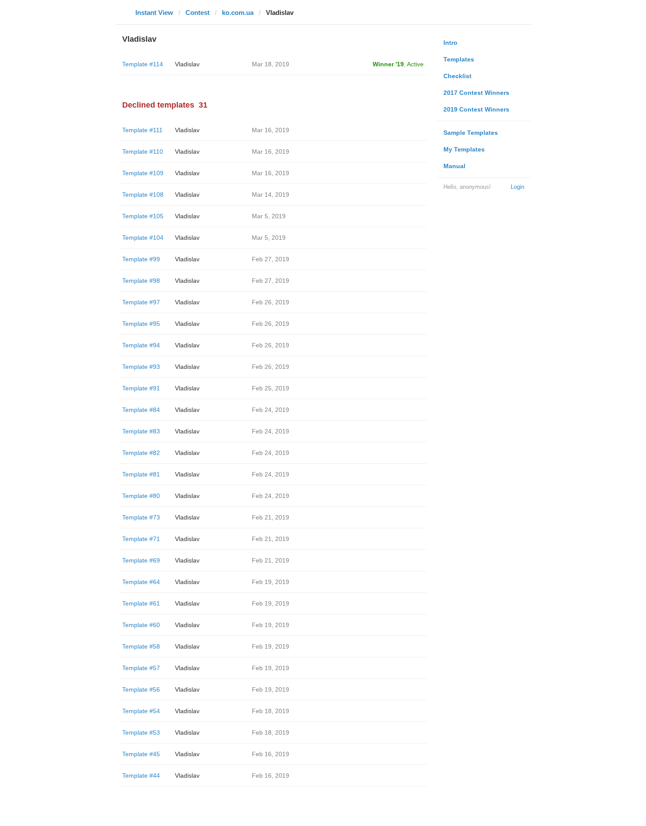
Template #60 (141, 624)
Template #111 (142, 129)
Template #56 (141, 689)
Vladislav (187, 64)
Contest (197, 12)
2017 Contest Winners (476, 92)
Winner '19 (388, 64)
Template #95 (141, 323)
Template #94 (141, 345)
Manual (454, 166)
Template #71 (141, 538)
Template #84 (141, 409)
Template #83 (141, 431)
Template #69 (141, 560)
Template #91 (141, 388)
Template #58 (141, 646)
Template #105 (142, 216)
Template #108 (142, 194)
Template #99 (141, 259)
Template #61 (141, 603)
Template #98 (141, 280)
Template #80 (141, 495)
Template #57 (141, 667)
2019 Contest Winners (476, 109)
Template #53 (141, 732)
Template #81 (141, 474)
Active (415, 64)
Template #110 (142, 151)
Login (517, 187)
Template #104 (142, 237)
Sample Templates (470, 132)
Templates (458, 59)
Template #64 (141, 581)
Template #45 (141, 753)
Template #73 (141, 517)
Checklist (457, 75)
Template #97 (141, 302)
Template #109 (142, 173)
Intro (450, 42)
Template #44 (141, 775)
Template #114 (142, 64)
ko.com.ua (238, 12)
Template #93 (141, 366)
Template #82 (141, 452)
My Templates (464, 149)
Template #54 (141, 710)
